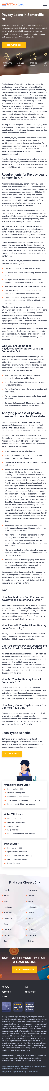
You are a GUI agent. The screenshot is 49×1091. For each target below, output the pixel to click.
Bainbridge (8, 918)
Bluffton (31, 941)
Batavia (7, 935)
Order (4, 997)
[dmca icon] (6, 1007)
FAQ (26, 987)
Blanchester (32, 935)
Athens (6, 896)
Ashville (6, 890)
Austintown (8, 907)
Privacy (5, 987)
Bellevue (31, 913)
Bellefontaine (32, 907)
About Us (6, 992)
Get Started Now (14, 45)
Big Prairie (31, 930)
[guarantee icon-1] (18, 1007)
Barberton (7, 930)
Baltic (6, 924)
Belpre (30, 918)
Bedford (31, 896)
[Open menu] (45, 4)
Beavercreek (32, 890)
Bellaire (30, 901)
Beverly (30, 924)
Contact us (30, 992)
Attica (6, 901)
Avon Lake (8, 913)
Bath (6, 941)
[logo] (13, 4)
